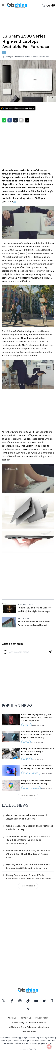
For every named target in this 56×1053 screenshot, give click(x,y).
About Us (12, 1018)
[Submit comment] (50, 651)
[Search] (43, 5)
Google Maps (31, 788)
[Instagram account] (20, 1001)
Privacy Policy (41, 1018)
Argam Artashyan (15, 57)
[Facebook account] (12, 1001)
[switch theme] (48, 5)
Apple (26, 725)
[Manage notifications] (49, 1046)
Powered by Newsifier (28, 1049)
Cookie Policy (18, 1022)
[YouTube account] (36, 1001)
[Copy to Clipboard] (27, 120)
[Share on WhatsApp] (4, 120)
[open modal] (53, 5)
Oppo (26, 742)
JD (14, 201)
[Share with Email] (21, 120)
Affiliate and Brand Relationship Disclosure (29, 1027)
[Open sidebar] (3, 5)
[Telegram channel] (28, 1009)
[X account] (4, 1001)
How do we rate (29, 1032)
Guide (26, 759)
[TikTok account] (28, 1001)
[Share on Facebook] (9, 120)
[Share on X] (15, 120)
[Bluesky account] (44, 1001)
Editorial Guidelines (37, 1022)
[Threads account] (52, 1001)
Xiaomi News (30, 773)
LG (4, 52)
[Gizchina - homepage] (17, 5)
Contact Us (26, 1018)
